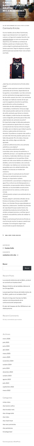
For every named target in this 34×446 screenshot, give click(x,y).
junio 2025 (6, 346)
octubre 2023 (7, 376)
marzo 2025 (6, 353)
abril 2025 (6, 350)
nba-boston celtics (9, 406)
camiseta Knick (8, 39)
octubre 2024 (7, 364)
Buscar (5, 264)
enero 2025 (6, 357)
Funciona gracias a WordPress (11, 441)
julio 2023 (6, 383)
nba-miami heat (8, 421)
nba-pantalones (8, 428)
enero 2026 (6, 339)
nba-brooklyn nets (8, 409)
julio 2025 (6, 342)
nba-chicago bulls (8, 413)
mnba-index (6, 402)
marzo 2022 (6, 390)
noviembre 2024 (8, 361)
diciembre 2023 (8, 372)
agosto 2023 (7, 379)
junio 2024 (6, 368)
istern (26, 25)
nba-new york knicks (13, 235)
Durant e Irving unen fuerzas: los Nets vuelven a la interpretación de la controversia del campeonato (15, 300)
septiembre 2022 (8, 387)
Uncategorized (7, 432)
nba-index (6, 417)
